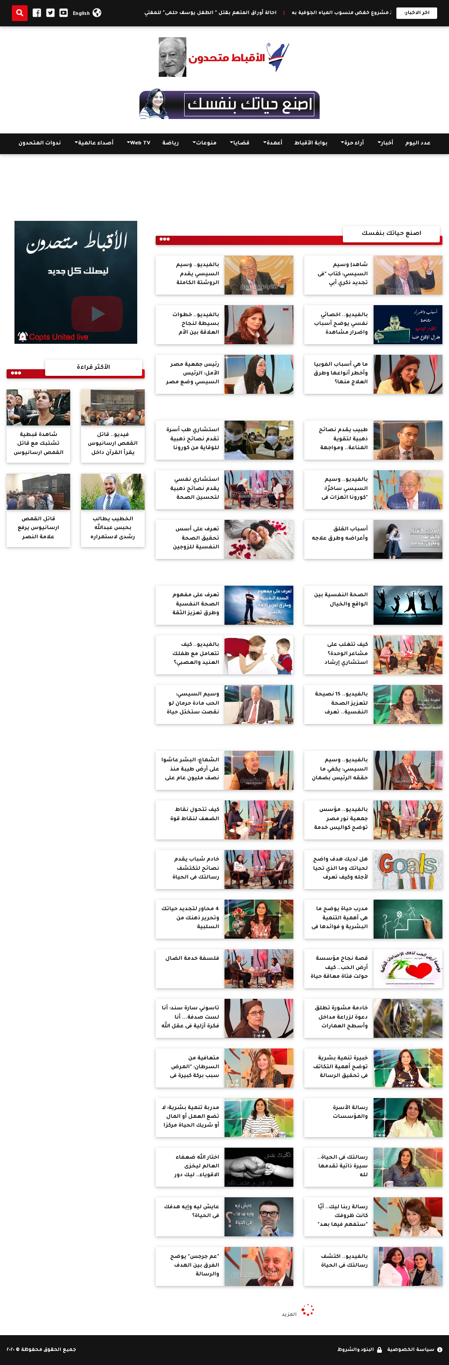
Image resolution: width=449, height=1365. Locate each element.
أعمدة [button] (274, 143)
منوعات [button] (206, 143)
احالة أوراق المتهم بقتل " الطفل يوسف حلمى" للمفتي (254, 13)
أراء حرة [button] (354, 143)
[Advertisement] (224, 190)
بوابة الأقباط (311, 143)
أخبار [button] (387, 143)
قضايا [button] (241, 143)
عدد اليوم (418, 143)
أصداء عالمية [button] (96, 143)
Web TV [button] (140, 143)
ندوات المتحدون (39, 143)
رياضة (170, 143)
